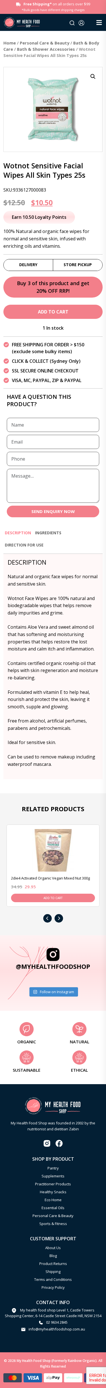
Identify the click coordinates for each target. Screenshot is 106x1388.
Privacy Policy (53, 1287)
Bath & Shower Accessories (46, 49)
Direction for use (24, 545)
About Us (53, 1247)
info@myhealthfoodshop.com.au (57, 1329)
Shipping (53, 1271)
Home (9, 43)
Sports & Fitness (53, 1223)
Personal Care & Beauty (44, 43)
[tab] (18, 535)
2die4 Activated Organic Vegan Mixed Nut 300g (50, 878)
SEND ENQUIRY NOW (53, 511)
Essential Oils (53, 1207)
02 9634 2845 (57, 1322)
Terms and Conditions (53, 1279)
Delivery (28, 264)
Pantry (53, 1168)
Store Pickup (78, 264)
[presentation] (47, 918)
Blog (53, 1255)
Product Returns (53, 1263)
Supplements (53, 1176)
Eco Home (53, 1199)
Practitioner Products (53, 1183)
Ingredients (48, 532)
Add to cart (53, 312)
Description (18, 532)
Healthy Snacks (53, 1191)
